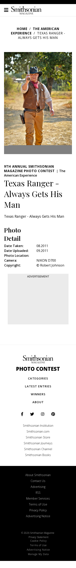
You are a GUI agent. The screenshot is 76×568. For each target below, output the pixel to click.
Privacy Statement (38, 537)
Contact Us (38, 481)
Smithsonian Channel (38, 449)
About (38, 402)
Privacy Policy (38, 510)
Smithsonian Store (38, 437)
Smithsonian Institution (38, 425)
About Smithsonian (38, 475)
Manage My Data (38, 554)
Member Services (38, 498)
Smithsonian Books (38, 455)
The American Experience (35, 31)
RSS (38, 492)
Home (22, 29)
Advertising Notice (38, 516)
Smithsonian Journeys (38, 443)
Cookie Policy (38, 540)
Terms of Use (38, 504)
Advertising (38, 487)
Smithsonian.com (38, 431)
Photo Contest (38, 368)
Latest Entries (38, 386)
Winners (38, 394)
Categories (38, 378)
